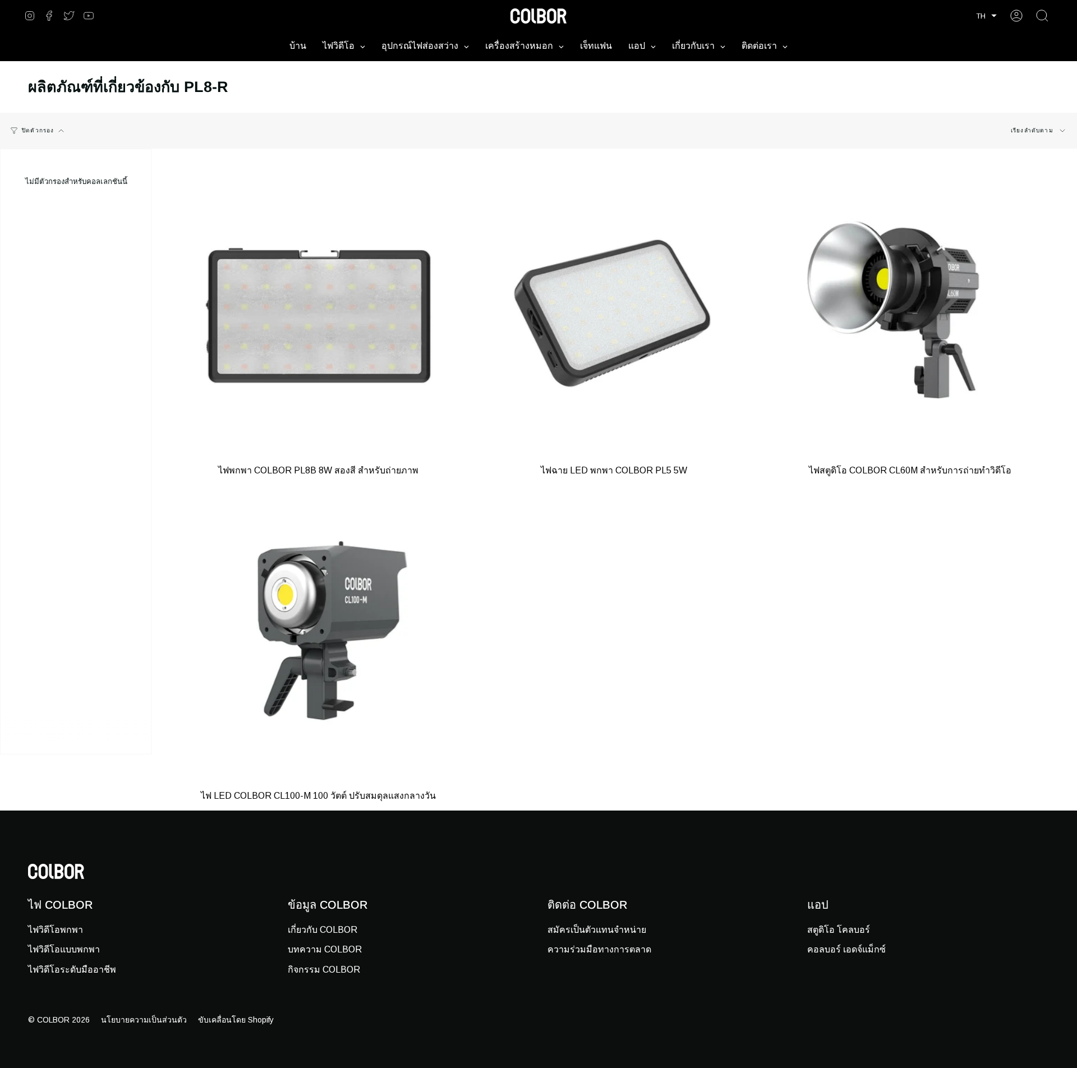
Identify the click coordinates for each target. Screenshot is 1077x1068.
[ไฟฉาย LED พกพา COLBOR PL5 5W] (614, 315)
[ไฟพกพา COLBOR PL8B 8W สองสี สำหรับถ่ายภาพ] (318, 315)
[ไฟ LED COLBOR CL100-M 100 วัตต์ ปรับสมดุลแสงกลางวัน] (318, 641)
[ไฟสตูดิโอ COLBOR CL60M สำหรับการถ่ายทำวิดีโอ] (910, 315)
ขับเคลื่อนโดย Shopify (236, 1019)
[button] (986, 16)
